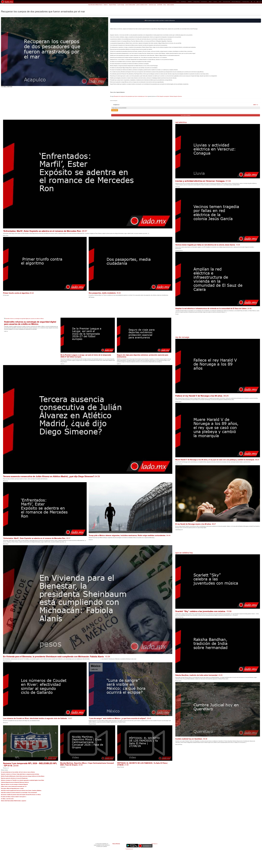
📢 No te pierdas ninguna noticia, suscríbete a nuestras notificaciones (160, 20)
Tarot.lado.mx (154, 843)
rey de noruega (120, 4)
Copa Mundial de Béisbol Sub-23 (95, 4)
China (164, 4)
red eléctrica (181, 122)
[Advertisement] (44, 308)
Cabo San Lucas (152, 4)
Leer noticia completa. (185, 115)
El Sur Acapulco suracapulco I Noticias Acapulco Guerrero (169, 96)
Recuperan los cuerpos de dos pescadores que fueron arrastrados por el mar (131, 96)
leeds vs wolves (170, 4)
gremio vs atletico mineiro (142, 4)
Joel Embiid (159, 4)
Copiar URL (114, 110)
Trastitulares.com (129, 849)
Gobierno (106, 4)
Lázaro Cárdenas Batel (130, 4)
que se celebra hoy (184, 552)
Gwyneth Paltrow (112, 4)
